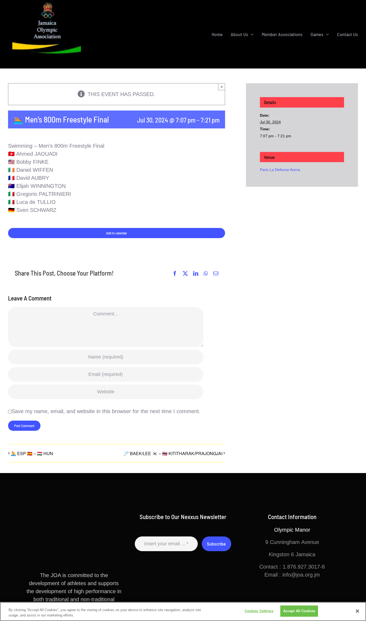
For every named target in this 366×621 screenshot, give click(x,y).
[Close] (357, 611)
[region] (183, 611)
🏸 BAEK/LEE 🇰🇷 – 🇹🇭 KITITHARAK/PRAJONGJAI (173, 453)
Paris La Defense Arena (280, 169)
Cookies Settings (259, 611)
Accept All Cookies (299, 611)
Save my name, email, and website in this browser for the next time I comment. (106, 411)
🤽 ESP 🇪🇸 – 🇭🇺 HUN (32, 453)
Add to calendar (116, 233)
